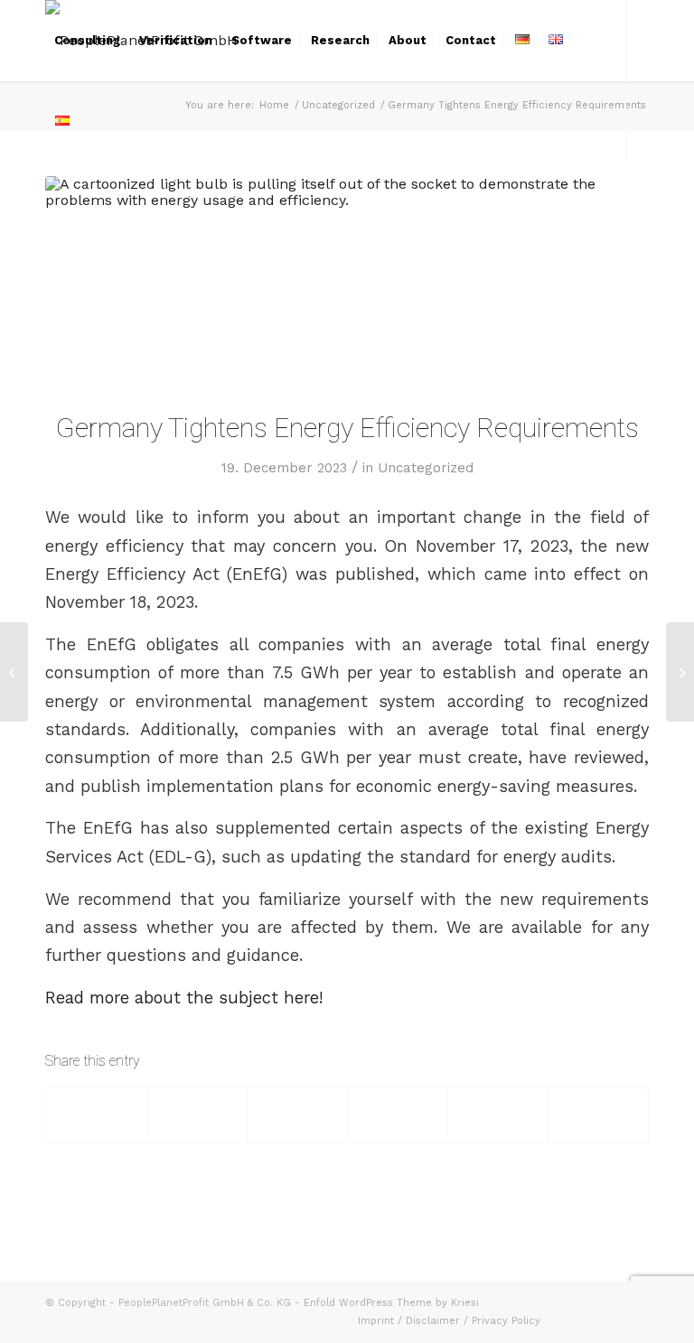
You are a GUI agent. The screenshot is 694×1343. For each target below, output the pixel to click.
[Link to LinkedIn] (77, 202)
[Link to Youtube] (104, 202)
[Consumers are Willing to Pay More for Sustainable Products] (680, 672)
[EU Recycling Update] (14, 672)
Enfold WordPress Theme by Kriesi (391, 1303)
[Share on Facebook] (96, 1115)
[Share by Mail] (598, 1115)
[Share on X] (197, 1115)
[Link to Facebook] (50, 202)
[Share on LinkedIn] (498, 1115)
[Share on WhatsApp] (297, 1115)
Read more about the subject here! (184, 997)
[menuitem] (87, 40)
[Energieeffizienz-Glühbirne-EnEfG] (347, 281)
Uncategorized (426, 468)
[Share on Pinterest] (397, 1115)
